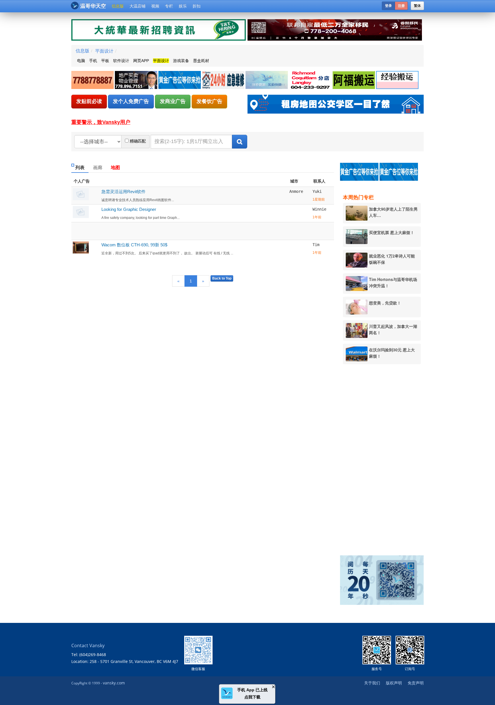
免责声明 (416, 683)
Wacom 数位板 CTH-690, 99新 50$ (134, 244)
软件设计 (121, 60)
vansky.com (114, 683)
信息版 (118, 6)
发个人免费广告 (131, 101)
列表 (80, 167)
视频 (155, 6)
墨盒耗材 (201, 60)
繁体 (417, 6)
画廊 (97, 167)
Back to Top (221, 278)
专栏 (169, 6)
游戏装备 (181, 60)
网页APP (141, 60)
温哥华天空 (93, 6)
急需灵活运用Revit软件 (123, 191)
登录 (388, 6)
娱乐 (183, 6)
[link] (93, 80)
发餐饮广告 (209, 101)
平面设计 (104, 50)
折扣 (196, 6)
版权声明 (394, 683)
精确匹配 (138, 141)
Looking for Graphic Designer (128, 209)
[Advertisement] (385, 455)
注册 (401, 6)
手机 (93, 60)
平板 (105, 60)
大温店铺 (137, 6)
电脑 (81, 60)
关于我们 (372, 683)
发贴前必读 (89, 101)
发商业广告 (173, 101)
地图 (115, 167)
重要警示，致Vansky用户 (100, 122)
